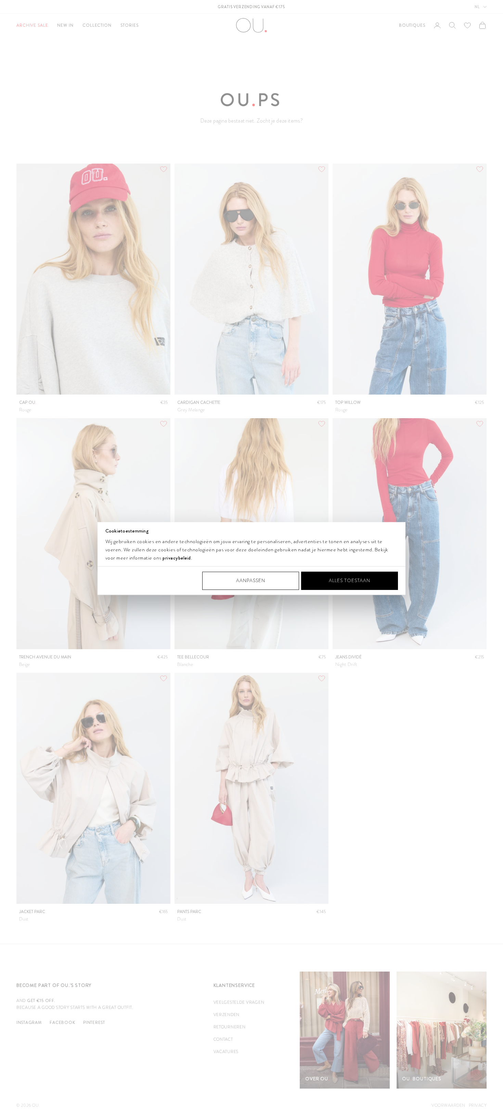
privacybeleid (177, 558)
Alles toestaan (349, 580)
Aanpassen (250, 580)
